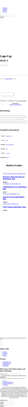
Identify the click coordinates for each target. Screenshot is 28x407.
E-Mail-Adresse (3, 374)
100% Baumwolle (10, 144)
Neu (7, 148)
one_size (8, 153)
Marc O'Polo (23, 100)
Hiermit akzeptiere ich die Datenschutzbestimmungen (13, 375)
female (7, 157)
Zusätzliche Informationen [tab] (15, 104)
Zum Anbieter (7, 94)
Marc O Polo (8, 78)
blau (7, 140)
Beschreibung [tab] (15, 103)
